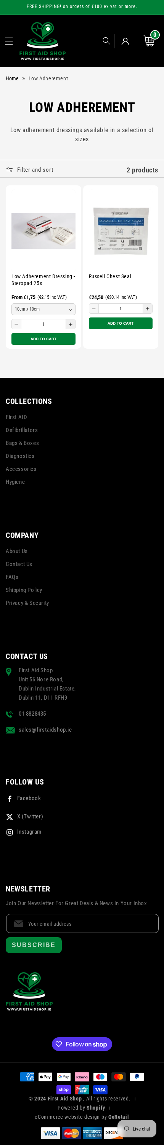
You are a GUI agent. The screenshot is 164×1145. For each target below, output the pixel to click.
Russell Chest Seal (110, 276)
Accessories (21, 469)
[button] (8, 41)
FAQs (12, 577)
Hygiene (15, 481)
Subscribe (34, 945)
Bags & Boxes (22, 443)
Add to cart (43, 339)
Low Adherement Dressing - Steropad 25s (43, 279)
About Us (17, 551)
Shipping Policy (24, 590)
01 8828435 (32, 713)
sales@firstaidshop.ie (45, 729)
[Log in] (125, 41)
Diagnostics (20, 456)
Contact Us (19, 564)
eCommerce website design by (71, 1117)
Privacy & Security (27, 603)
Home (12, 78)
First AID (16, 417)
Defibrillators (22, 430)
